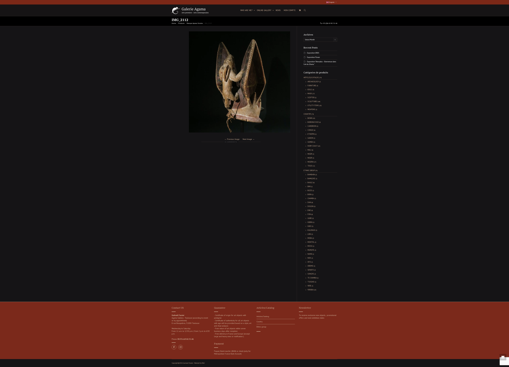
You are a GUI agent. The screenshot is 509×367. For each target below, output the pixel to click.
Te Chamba (312, 278)
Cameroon (312, 126)
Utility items (313, 105)
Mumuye (311, 250)
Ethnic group (309, 170)
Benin (310, 118)
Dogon (310, 206)
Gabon (310, 138)
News (278, 10)
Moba (310, 238)
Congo (310, 130)
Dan (309, 202)
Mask (310, 93)
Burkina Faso (313, 122)
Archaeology (313, 81)
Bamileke (311, 178)
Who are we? (246, 10)
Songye (311, 274)
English (332, 2)
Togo (310, 166)
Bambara (311, 174)
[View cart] (300, 10)
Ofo (309, 262)
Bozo (310, 190)
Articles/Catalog (311, 77)
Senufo (311, 270)
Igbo (309, 226)
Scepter (311, 97)
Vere (309, 286)
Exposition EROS (313, 53)
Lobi (309, 234)
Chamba (311, 198)
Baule (310, 182)
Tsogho (311, 282)
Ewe (309, 210)
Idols (310, 89)
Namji (310, 254)
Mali (309, 150)
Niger (310, 154)
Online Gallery (264, 10)
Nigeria (310, 162)
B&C (203, 363)
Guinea (310, 142)
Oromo (310, 266)
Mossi (310, 246)
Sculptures (312, 101)
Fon (309, 214)
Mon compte (290, 10)
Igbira (310, 222)
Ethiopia (311, 134)
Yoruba (310, 290)
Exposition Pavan (313, 57)
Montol (311, 242)
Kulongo (311, 230)
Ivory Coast (312, 146)
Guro (310, 218)
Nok (309, 258)
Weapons (311, 109)
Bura (309, 194)
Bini (309, 186)
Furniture (312, 85)
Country (307, 114)
